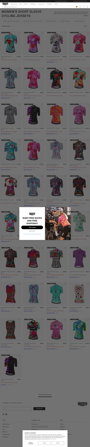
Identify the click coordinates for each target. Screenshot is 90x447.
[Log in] (80, 7)
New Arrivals (14, 4)
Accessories (41, 4)
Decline (58, 443)
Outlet (56, 4)
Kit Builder (49, 4)
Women (26, 4)
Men (21, 4)
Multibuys (33, 4)
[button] (87, 7)
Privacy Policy (53, 439)
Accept (44, 443)
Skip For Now (32, 230)
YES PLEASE (32, 227)
